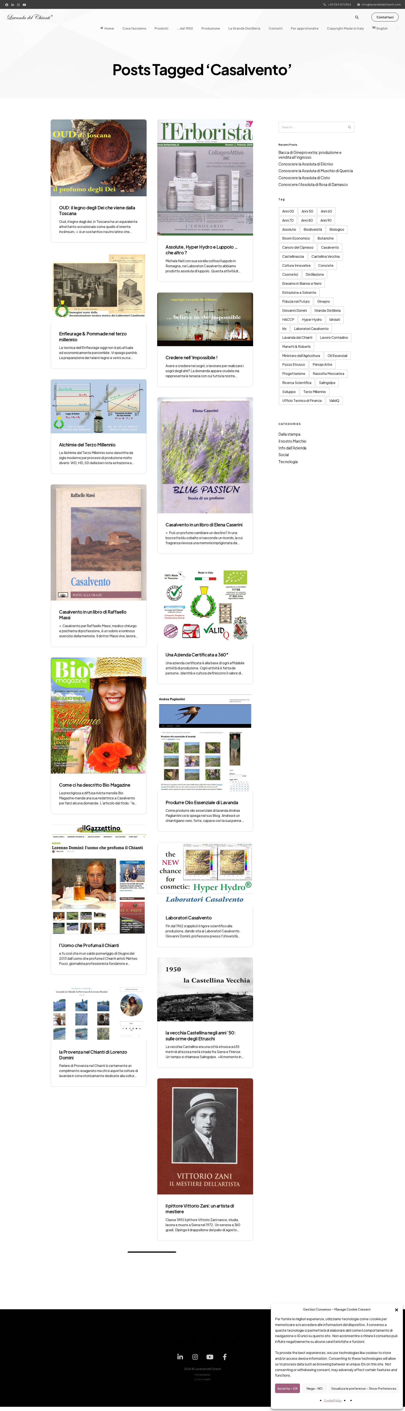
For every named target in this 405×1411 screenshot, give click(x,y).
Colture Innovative (296, 265)
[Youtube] (25, 4)
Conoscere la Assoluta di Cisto (304, 177)
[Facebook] (7, 4)
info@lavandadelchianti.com (381, 4)
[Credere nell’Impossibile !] (205, 319)
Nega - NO (314, 1388)
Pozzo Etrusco (293, 364)
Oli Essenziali (337, 355)
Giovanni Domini (294, 310)
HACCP (288, 319)
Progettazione (293, 373)
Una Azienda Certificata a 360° (197, 654)
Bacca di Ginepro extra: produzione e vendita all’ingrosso (310, 154)
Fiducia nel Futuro (296, 301)
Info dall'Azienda (292, 448)
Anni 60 (326, 211)
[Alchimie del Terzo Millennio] (99, 406)
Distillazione (315, 274)
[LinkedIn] (13, 4)
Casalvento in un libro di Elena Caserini (204, 524)
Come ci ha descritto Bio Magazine (94, 785)
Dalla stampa (289, 434)
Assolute (289, 229)
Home (109, 28)
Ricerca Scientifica (296, 382)
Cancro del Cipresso (297, 247)
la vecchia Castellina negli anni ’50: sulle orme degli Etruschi (201, 1035)
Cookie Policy (333, 1400)
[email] (225, 1333)
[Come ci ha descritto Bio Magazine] (99, 715)
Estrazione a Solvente (299, 292)
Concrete (325, 265)
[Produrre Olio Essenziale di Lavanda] (205, 742)
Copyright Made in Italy (345, 28)
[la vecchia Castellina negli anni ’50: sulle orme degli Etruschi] (205, 989)
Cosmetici (290, 274)
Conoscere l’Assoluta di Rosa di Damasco (313, 184)
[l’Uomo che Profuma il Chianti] (99, 879)
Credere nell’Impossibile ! (191, 357)
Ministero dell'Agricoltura (301, 355)
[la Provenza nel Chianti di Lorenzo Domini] (99, 1013)
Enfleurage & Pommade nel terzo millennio (93, 336)
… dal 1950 (185, 28)
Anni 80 (307, 220)
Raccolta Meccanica (328, 373)
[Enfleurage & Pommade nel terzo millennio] (99, 288)
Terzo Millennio (314, 391)
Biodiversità (313, 229)
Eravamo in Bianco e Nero (301, 283)
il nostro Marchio (292, 441)
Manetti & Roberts (296, 346)
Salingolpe (327, 382)
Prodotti (161, 28)
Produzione (210, 28)
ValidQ (334, 400)
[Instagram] (19, 4)
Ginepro (323, 301)
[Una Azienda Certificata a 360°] (205, 604)
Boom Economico (296, 238)
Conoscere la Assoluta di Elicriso (305, 164)
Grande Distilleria (328, 310)
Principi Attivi (322, 364)
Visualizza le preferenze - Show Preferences (363, 1388)
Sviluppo (289, 391)
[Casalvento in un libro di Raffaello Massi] (99, 542)
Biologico (336, 229)
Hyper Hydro (312, 319)
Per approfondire (305, 28)
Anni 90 (326, 220)
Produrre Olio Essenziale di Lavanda (202, 802)
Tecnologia (288, 461)
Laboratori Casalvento (189, 917)
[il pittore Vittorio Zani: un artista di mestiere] (205, 1136)
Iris (284, 328)
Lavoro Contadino (334, 337)
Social (283, 454)
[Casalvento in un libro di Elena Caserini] (205, 455)
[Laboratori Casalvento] (205, 874)
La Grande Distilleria (244, 28)
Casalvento (330, 247)
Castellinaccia (293, 256)
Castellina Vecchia (326, 256)
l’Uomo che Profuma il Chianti (89, 945)
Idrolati (334, 319)
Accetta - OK (287, 1388)
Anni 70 (288, 220)
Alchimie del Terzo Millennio (87, 444)
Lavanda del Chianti (297, 337)
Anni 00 (288, 211)
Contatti (275, 28)
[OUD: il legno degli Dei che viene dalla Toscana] (99, 157)
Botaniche (325, 238)
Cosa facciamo (134, 28)
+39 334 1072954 (339, 4)
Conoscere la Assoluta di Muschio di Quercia (315, 170)
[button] (396, 1309)
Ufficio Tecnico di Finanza (302, 400)
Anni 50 (307, 211)
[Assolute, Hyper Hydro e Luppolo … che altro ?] (205, 177)
